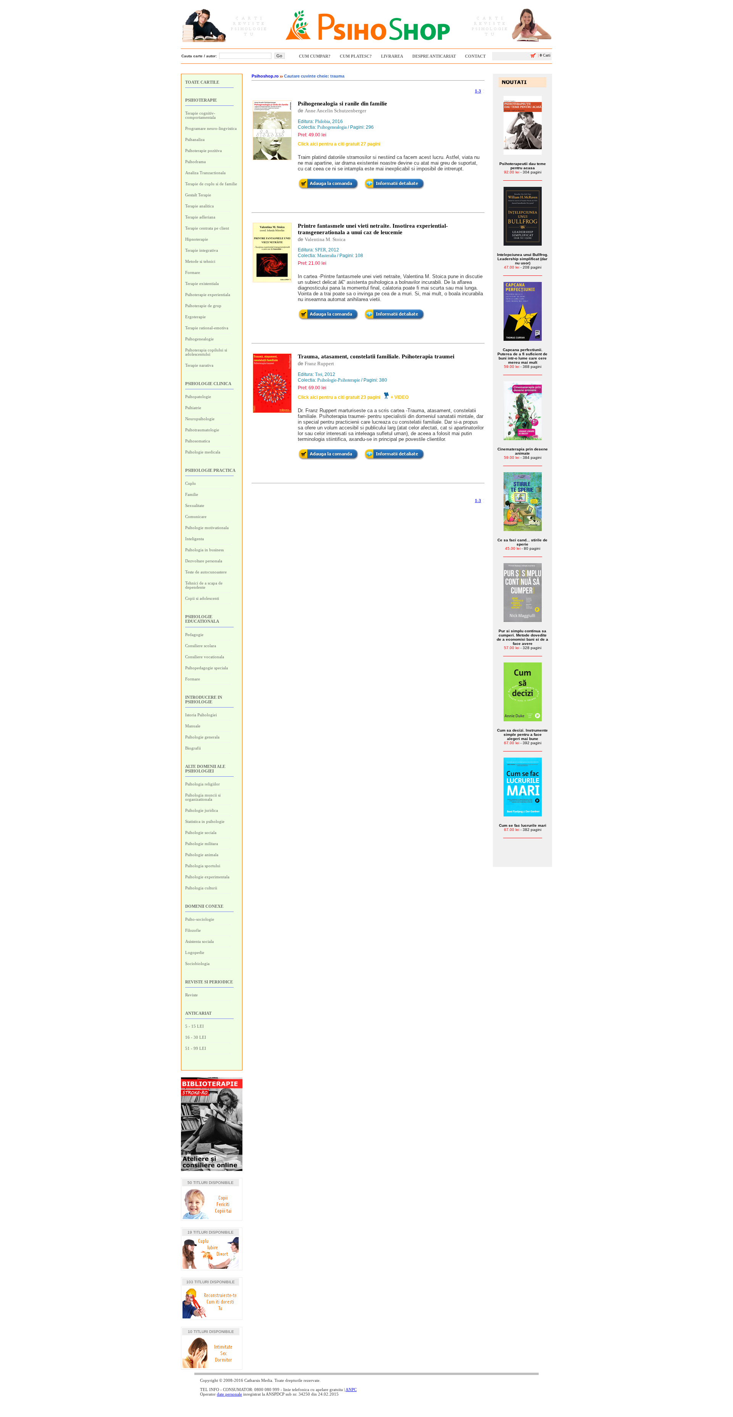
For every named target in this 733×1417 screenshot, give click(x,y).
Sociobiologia (197, 963)
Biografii (193, 748)
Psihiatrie (193, 407)
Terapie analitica (199, 206)
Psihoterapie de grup (203, 305)
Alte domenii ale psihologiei (205, 768)
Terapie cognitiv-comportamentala (200, 115)
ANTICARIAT (198, 1013)
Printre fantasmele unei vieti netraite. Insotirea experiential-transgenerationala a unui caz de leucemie (373, 229)
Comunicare (196, 516)
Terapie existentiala (202, 283)
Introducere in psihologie (203, 699)
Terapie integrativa (201, 250)
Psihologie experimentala (207, 876)
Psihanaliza (195, 139)
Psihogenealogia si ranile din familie (342, 103)
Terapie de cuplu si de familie (211, 183)
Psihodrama (195, 161)
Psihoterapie (201, 100)
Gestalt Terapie (198, 195)
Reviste (191, 995)
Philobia (322, 121)
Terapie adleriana (200, 217)
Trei (318, 374)
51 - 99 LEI (195, 1048)
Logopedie (194, 952)
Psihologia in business (204, 549)
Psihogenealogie (199, 339)
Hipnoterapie (196, 239)
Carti (544, 55)
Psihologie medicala (202, 452)
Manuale (192, 726)
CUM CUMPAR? (315, 56)
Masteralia (326, 255)
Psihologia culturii (201, 888)
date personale (229, 1394)
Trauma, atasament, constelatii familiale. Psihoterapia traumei (376, 356)
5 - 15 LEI (194, 1026)
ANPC (351, 1389)
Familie (191, 494)
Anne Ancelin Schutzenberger (335, 110)
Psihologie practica (210, 470)
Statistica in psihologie (204, 821)
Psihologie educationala (202, 618)
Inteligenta (194, 538)
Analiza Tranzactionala (205, 172)
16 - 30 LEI (195, 1037)
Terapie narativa (199, 365)
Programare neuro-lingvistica (211, 128)
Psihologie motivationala (207, 527)
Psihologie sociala (200, 832)
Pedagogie (194, 634)
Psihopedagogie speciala (206, 668)
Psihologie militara (201, 843)
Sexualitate (194, 505)
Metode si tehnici (200, 261)
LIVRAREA (392, 56)
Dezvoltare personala (203, 561)
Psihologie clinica (208, 383)
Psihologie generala (202, 737)
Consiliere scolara (200, 645)
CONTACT (475, 56)
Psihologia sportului (202, 865)
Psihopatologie (198, 396)
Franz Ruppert (319, 363)
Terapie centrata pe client (207, 228)
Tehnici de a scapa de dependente (204, 585)
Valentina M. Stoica (325, 239)
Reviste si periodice (209, 982)
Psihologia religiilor (202, 784)
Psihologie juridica (201, 810)
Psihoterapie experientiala (207, 294)
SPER (320, 250)
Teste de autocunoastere (206, 572)
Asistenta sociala (199, 941)
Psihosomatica (197, 441)
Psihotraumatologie (202, 430)
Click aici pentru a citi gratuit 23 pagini (339, 397)
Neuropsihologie (200, 418)
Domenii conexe (204, 906)
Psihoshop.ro (265, 76)
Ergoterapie (195, 316)
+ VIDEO (399, 397)
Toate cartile (202, 82)
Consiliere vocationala (204, 656)
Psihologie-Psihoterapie (338, 380)
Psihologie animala (201, 854)
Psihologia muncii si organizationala (203, 797)
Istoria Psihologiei (201, 715)
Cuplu (190, 483)
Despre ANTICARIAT (434, 56)
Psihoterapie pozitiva (203, 150)
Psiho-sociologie (199, 919)
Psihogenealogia (332, 127)
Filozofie (193, 930)
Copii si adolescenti (202, 598)
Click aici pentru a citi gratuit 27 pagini (339, 144)
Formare (192, 272)
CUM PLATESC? (356, 56)
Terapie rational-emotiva (206, 328)
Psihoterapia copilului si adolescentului (206, 352)
